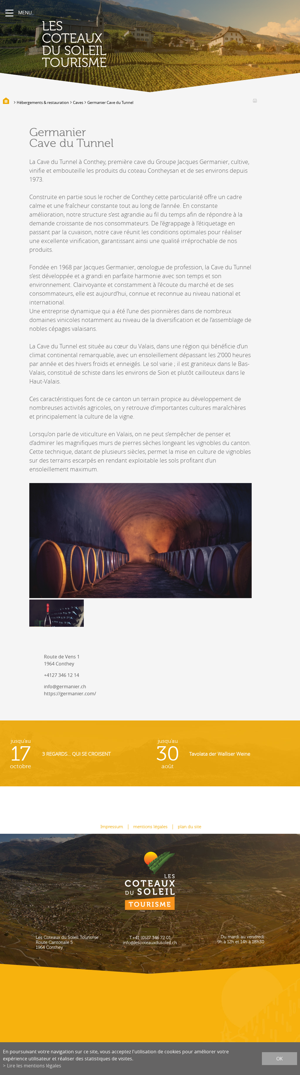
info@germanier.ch (65, 686)
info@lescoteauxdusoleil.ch (150, 942)
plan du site (189, 826)
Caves (78, 102)
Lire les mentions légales (34, 1065)
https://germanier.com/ (70, 693)
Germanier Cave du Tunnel (110, 102)
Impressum (111, 826)
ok (279, 1058)
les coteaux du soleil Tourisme (74, 45)
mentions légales (150, 826)
